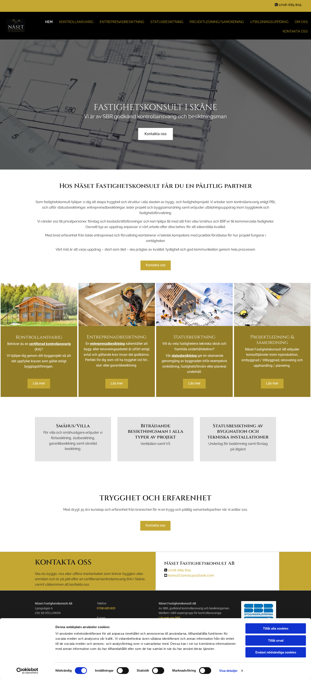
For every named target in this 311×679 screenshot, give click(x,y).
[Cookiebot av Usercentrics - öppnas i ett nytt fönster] (27, 671)
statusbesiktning (184, 356)
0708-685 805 (106, 608)
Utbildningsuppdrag (269, 22)
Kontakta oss (295, 31)
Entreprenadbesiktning (122, 22)
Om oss (301, 22)
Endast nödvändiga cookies (275, 652)
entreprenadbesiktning (107, 344)
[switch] (123, 670)
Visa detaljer (228, 670)
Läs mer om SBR (169, 617)
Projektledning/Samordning (217, 22)
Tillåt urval (275, 640)
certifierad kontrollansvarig (50, 344)
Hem (49, 22)
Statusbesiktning (166, 22)
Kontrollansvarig (76, 22)
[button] (155, 134)
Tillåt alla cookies (275, 628)
